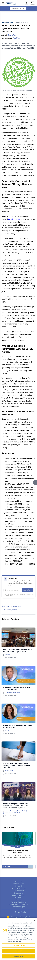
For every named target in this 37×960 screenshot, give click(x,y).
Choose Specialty (16, 8)
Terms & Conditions (18, 902)
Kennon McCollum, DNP (12, 693)
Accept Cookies (18, 956)
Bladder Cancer (16, 606)
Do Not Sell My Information (18, 904)
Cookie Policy (17, 941)
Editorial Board (18, 884)
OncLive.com (18, 893)
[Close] (35, 920)
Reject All (18, 951)
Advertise (18, 897)
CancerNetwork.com (18, 888)
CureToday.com (18, 891)
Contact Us (18, 886)
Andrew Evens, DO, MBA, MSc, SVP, (16, 811)
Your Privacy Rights (18, 907)
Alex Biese (8, 655)
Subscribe (26, 590)
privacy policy (9, 595)
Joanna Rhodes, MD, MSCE (11, 813)
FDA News (5, 606)
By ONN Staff (9, 771)
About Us (18, 881)
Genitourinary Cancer (10, 610)
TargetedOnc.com (18, 895)
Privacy (18, 900)
